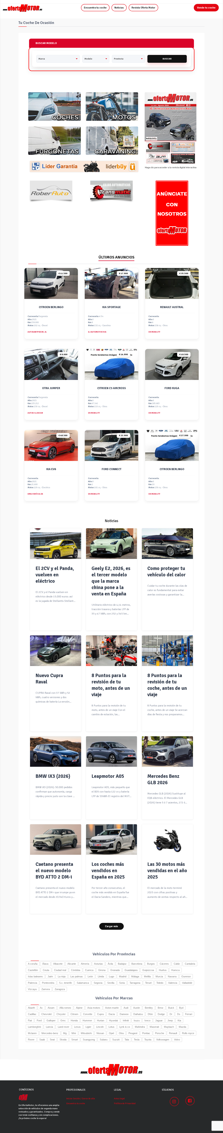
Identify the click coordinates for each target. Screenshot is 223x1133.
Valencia (172, 982)
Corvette (87, 1014)
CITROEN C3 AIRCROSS (111, 388)
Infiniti (126, 1020)
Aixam (51, 1007)
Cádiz (177, 963)
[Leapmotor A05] (111, 751)
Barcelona (136, 963)
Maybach (169, 1026)
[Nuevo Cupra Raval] (55, 650)
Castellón (33, 970)
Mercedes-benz (49, 1033)
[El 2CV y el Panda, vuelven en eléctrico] (55, 543)
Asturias (98, 963)
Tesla (136, 1039)
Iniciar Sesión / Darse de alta (80, 1098)
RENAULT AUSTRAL (172, 307)
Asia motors (93, 1007)
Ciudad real (60, 970)
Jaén (50, 976)
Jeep (170, 1020)
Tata (127, 1039)
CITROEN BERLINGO (51, 307)
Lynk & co (124, 1026)
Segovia (98, 982)
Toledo (159, 982)
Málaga (135, 976)
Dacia (112, 1014)
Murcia (159, 976)
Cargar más (111, 926)
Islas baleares (35, 976)
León (90, 976)
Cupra (100, 1014)
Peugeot (132, 1033)
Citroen (74, 1014)
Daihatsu (138, 1014)
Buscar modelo (46, 43)
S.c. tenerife (65, 982)
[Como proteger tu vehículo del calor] (167, 543)
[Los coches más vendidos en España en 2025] (111, 839)
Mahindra (140, 1026)
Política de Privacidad (124, 1103)
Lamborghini (34, 1026)
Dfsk (150, 1014)
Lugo (111, 976)
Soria (122, 982)
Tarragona (135, 982)
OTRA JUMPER (51, 388)
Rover (31, 1039)
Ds (178, 1014)
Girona (101, 970)
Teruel (148, 982)
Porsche (159, 1033)
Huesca (175, 970)
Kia (179, 1020)
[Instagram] (174, 1101)
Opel (111, 1033)
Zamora (45, 989)
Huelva (162, 970)
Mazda (182, 1026)
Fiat (30, 1020)
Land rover (63, 1026)
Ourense (186, 976)
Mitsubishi (86, 1033)
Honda (74, 1020)
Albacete (58, 963)
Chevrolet (46, 1014)
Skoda (63, 1039)
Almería (85, 963)
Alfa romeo (65, 1007)
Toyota (147, 1039)
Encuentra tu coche (95, 7)
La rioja (61, 976)
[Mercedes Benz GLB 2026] (167, 751)
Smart (74, 1039)
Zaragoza (60, 989)
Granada (115, 970)
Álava (45, 963)
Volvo (177, 1039)
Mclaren (32, 1033)
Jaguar (159, 1020)
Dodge (161, 1014)
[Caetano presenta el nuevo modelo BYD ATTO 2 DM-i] (55, 839)
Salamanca (83, 982)
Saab (42, 1039)
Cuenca (89, 970)
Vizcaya (32, 989)
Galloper (51, 1020)
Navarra (172, 976)
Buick (171, 1007)
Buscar (167, 58)
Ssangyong (89, 1039)
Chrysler (61, 1014)
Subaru (103, 1039)
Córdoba (75, 970)
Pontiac (146, 1033)
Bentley (149, 1007)
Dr (171, 1014)
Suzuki (116, 1039)
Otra (121, 1033)
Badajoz (122, 963)
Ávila (110, 963)
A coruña (32, 963)
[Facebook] (190, 1100)
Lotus (111, 1026)
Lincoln (100, 1026)
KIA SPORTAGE (111, 307)
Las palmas (76, 976)
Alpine (79, 1007)
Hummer (87, 1020)
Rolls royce (188, 1033)
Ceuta (46, 970)
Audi (126, 1007)
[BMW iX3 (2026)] (55, 751)
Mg (65, 1033)
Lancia (49, 1026)
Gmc (63, 1020)
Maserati (154, 1026)
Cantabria (190, 963)
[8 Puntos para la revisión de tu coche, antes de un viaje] (167, 650)
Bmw (160, 1007)
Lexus (77, 1026)
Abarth (31, 1007)
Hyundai (113, 1020)
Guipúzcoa (148, 970)
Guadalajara (131, 970)
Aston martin (112, 1007)
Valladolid (187, 982)
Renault (173, 1033)
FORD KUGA (172, 388)
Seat (52, 1039)
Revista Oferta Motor (143, 7)
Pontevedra (48, 982)
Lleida (101, 976)
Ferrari (188, 1014)
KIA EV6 (51, 469)
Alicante (71, 963)
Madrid (122, 976)
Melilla (147, 976)
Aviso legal (119, 1098)
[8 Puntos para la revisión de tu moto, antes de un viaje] (111, 650)
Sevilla (110, 982)
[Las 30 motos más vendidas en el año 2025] (167, 839)
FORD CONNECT (111, 469)
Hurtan (100, 1020)
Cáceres (164, 963)
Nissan (100, 1033)
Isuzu (137, 1020)
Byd (181, 1007)
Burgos (151, 963)
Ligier (88, 1026)
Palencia (32, 982)
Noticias (119, 7)
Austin (136, 1007)
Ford (39, 1020)
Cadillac (32, 1014)
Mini (74, 1033)
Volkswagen (162, 1039)
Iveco (147, 1020)
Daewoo (124, 1014)
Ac (41, 1007)
